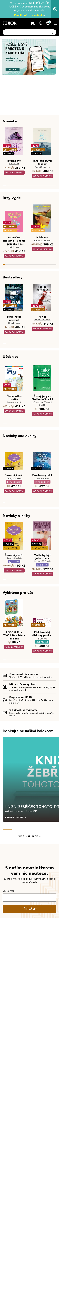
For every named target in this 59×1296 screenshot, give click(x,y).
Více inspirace (28, 836)
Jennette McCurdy (42, 561)
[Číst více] (29, 57)
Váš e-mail (9, 890)
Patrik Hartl (14, 247)
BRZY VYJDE (10, 230)
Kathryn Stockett (14, 478)
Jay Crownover (42, 478)
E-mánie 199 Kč (11, 548)
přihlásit (29, 908)
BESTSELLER (10, 150)
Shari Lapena (14, 323)
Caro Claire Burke (42, 240)
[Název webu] (10, 23)
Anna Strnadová (42, 167)
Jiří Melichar (37, 402)
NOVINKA (8, 153)
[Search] (51, 32)
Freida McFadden (42, 319)
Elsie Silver (14, 163)
